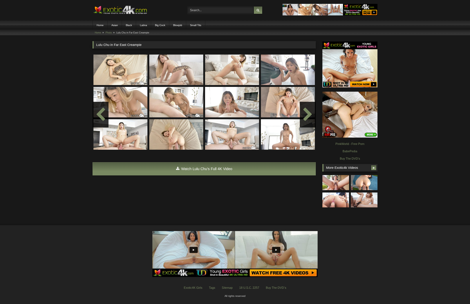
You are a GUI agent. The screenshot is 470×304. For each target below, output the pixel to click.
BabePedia (350, 151)
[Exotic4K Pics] (120, 10)
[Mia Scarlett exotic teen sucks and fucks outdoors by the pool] (364, 182)
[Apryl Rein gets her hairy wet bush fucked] (364, 200)
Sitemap (227, 287)
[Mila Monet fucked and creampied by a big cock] (335, 200)
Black (129, 25)
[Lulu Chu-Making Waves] (335, 182)
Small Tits (195, 25)
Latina (143, 25)
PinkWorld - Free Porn (349, 143)
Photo (109, 32)
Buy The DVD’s (276, 287)
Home (100, 25)
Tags (212, 287)
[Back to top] (459, 293)
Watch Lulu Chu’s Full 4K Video (206, 169)
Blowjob (177, 25)
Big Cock (160, 25)
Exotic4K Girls (193, 287)
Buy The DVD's (350, 158)
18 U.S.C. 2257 (249, 287)
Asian (114, 25)
